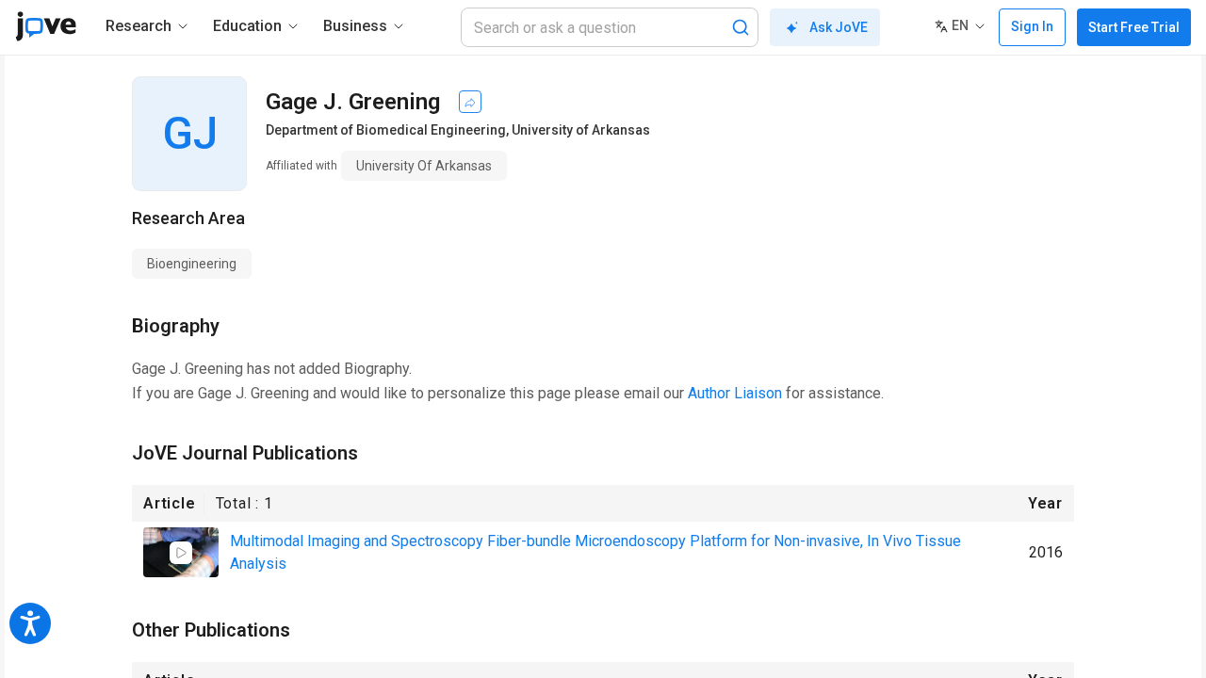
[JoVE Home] (45, 26)
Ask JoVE (838, 27)
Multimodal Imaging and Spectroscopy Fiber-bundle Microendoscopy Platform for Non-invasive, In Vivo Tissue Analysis (595, 552)
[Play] (181, 552)
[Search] (740, 27)
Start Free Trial (1134, 27)
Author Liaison (735, 393)
